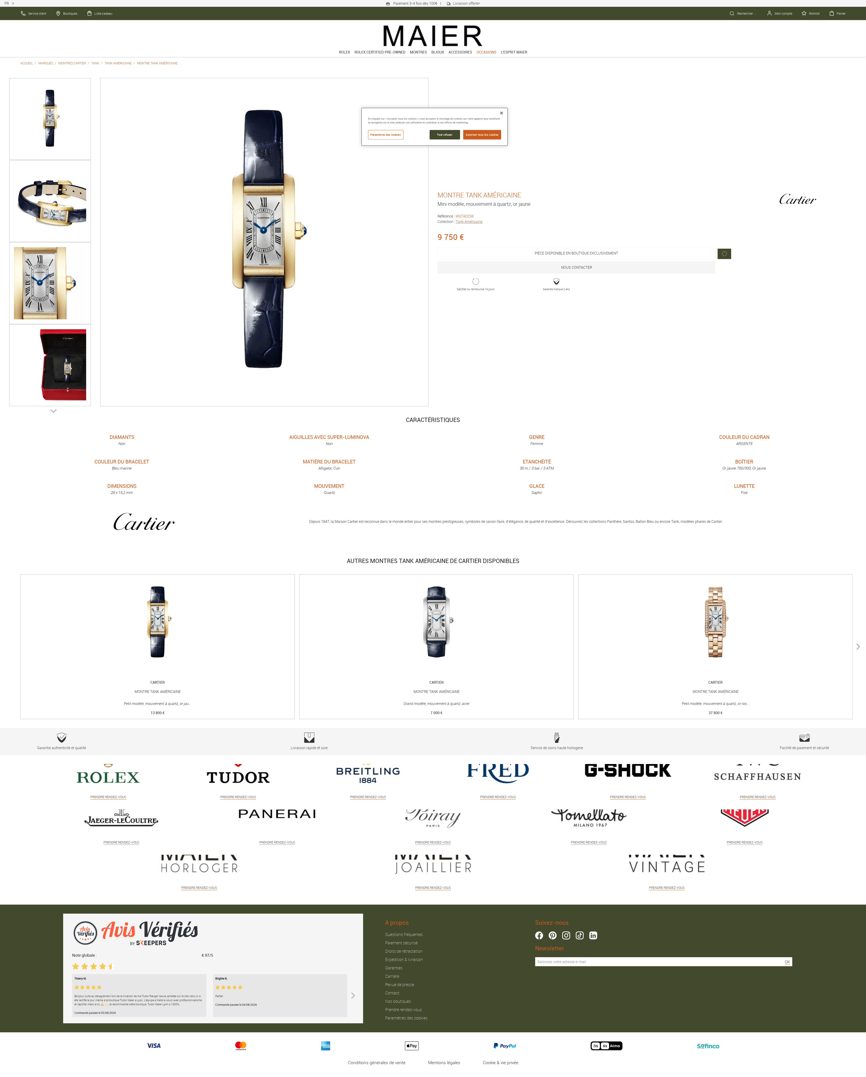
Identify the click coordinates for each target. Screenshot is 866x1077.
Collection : (460, 221)
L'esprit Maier (514, 52)
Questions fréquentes (404, 934)
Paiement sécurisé (401, 942)
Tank (95, 63)
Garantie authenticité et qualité (61, 747)
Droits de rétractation (404, 951)
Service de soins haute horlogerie (557, 747)
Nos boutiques (398, 1001)
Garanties (394, 967)
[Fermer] (502, 113)
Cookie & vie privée (500, 1062)
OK (787, 961)
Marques (45, 63)
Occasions (486, 52)
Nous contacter (576, 267)
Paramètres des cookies (406, 1018)
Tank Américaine (118, 63)
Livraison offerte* (466, 3)
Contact (392, 993)
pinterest (553, 935)
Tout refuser (444, 134)
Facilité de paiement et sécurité (804, 747)
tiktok (580, 935)
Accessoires (460, 52)
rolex (344, 52)
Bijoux (437, 52)
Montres (418, 52)
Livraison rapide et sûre (309, 747)
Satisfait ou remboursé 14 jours (476, 289)
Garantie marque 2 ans (556, 289)
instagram (566, 935)
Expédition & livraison (404, 959)
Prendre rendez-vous (403, 1009)
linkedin (593, 935)
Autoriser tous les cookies (482, 134)
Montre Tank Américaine (157, 63)
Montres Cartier (72, 63)
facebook (539, 935)
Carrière (392, 976)
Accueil (26, 63)
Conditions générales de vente (376, 1062)
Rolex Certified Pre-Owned (380, 52)
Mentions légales (444, 1062)
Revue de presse (399, 984)
